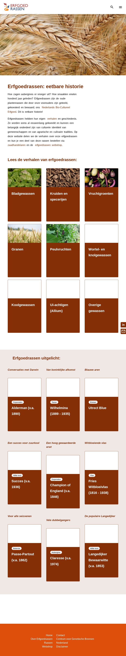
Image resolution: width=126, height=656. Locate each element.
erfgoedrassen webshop (48, 145)
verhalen (52, 118)
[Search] (112, 7)
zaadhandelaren (17, 145)
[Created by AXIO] (119, 635)
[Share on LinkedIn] (123, 324)
